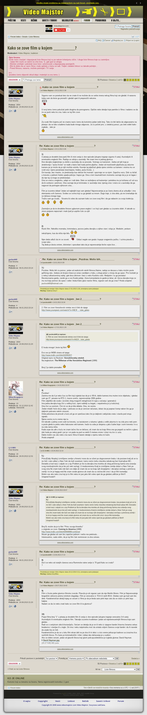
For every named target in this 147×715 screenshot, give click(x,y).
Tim (85, 688)
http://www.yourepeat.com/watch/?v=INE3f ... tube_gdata (65, 310)
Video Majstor (24, 53)
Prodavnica (100, 20)
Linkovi (71, 701)
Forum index (15, 37)
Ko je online (15, 678)
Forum (87, 20)
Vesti (23, 20)
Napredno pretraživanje (130, 29)
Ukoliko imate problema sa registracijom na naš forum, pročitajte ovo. (67, 3)
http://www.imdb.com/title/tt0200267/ (57, 355)
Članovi (107, 40)
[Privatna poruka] (11, 110)
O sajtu (26, 701)
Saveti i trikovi (49, 20)
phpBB (64, 693)
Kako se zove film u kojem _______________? (42, 48)
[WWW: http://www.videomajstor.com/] (14, 110)
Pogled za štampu (132, 36)
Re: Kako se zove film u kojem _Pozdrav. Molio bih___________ (78, 259)
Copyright (43, 701)
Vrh (139, 140)
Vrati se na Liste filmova (19, 669)
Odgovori (11, 79)
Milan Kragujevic (49, 385)
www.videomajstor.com (65, 137)
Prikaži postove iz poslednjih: (32, 658)
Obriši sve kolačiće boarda (98, 688)
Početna (12, 20)
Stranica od (115, 80)
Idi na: (98, 669)
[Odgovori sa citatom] (136, 86)
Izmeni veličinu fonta (137, 36)
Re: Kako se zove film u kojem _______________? (67, 146)
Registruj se (118, 40)
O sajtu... (115, 20)
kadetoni (34, 53)
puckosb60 (47, 262)
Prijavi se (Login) (132, 40)
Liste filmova (34, 37)
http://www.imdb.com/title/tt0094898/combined (61, 532)
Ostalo (24, 37)
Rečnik (34, 20)
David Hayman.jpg (51, 640)
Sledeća (134, 658)
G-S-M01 (46, 451)
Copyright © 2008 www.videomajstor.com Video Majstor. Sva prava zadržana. (73, 705)
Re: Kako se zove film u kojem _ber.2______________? (70, 299)
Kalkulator (70, 20)
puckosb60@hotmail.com (52, 283)
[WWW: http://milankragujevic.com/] (14, 411)
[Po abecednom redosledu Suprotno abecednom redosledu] (102, 658)
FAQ (99, 40)
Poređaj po (63, 658)
